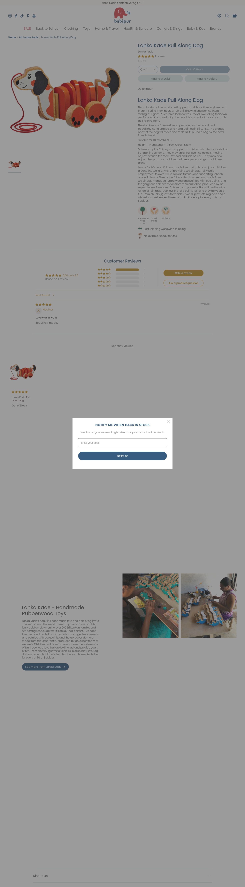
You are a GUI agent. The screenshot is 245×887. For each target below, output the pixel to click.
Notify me (122, 455)
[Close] (168, 422)
